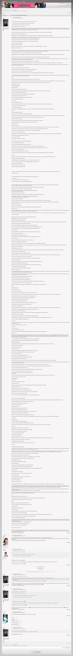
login (66, 3)
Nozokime (5, 535)
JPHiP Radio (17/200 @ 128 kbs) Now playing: (9, 9)
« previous (68, 12)
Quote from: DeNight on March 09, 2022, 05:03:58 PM (19, 591)
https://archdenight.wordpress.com (42, 571)
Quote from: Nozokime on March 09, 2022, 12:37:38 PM (19, 576)
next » (70, 12)
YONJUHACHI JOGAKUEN (40, 568)
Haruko (5, 611)
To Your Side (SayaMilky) (16, 17)
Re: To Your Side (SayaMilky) (17, 588)
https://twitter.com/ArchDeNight (51, 571)
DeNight (5, 549)
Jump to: (63, 647)
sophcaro (18, 645)
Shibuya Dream (40, 569)
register (69, 3)
